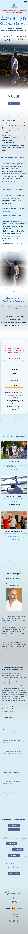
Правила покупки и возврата (14, 900)
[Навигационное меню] (25, 2)
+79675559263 (14, 914)
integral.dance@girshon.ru (14, 916)
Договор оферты (14, 902)
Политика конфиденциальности (14, 898)
